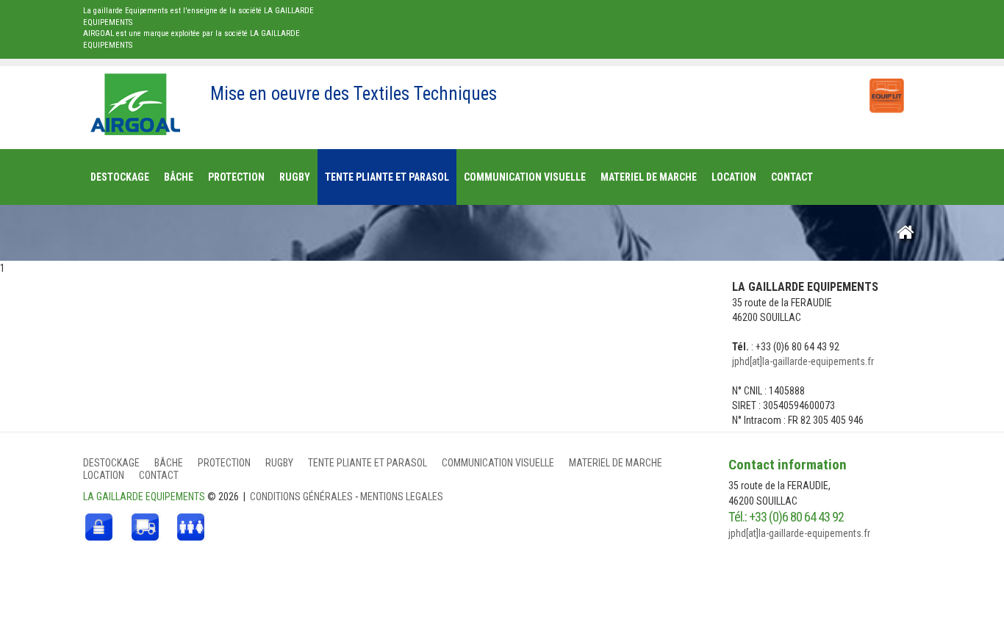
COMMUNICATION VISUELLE (498, 463)
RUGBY (279, 463)
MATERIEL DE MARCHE (615, 463)
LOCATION (103, 475)
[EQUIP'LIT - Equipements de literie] (885, 88)
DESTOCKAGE (111, 463)
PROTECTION (224, 463)
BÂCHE (168, 463)
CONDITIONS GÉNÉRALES (302, 496)
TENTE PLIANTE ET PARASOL (367, 463)
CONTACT (159, 475)
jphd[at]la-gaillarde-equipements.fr (803, 361)
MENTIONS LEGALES (401, 496)
